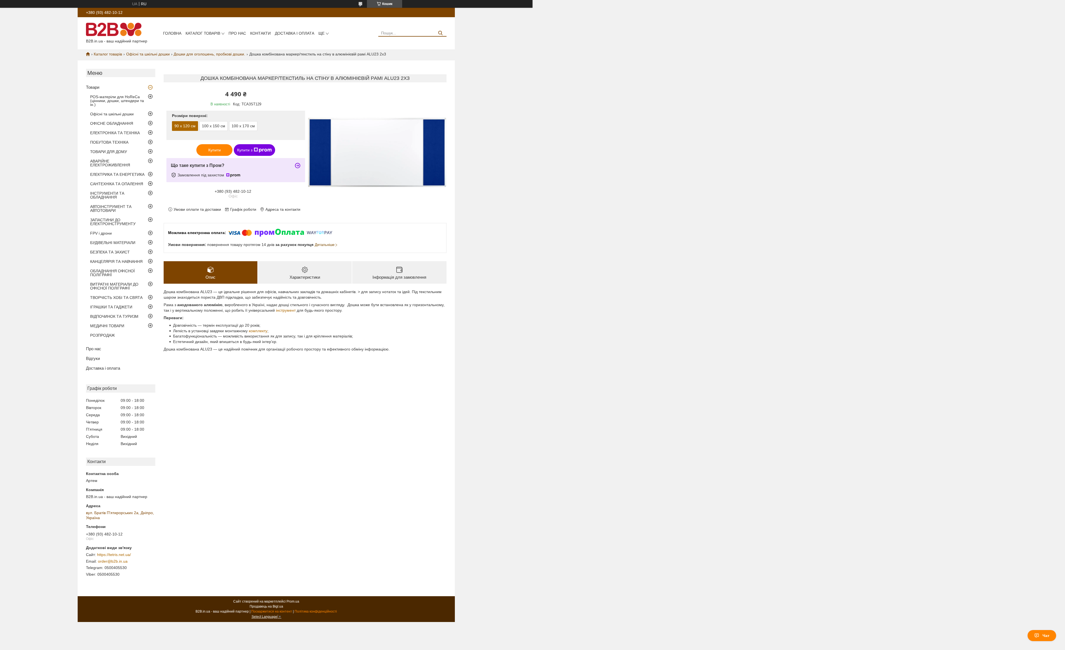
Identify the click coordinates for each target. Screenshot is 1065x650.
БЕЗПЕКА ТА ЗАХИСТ (110, 252)
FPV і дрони (101, 233)
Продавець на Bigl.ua (266, 606)
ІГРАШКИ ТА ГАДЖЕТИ (111, 307)
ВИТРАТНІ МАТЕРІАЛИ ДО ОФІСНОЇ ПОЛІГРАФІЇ (114, 286)
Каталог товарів (203, 33)
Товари (92, 87)
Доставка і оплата (294, 33)
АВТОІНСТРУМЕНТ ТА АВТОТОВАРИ (110, 208)
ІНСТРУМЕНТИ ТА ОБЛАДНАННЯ (107, 195)
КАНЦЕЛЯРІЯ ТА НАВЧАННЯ (116, 261)
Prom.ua (292, 601)
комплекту (258, 331)
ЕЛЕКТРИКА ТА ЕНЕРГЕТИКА (117, 174)
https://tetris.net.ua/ (114, 554)
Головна (172, 33)
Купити (214, 150)
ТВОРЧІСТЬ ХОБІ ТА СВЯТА (116, 297)
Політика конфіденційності (316, 611)
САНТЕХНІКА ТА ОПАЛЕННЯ (116, 184)
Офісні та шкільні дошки (148, 54)
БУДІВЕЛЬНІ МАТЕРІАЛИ (112, 242)
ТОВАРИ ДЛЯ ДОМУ (108, 151)
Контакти (260, 33)
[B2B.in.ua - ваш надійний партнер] (113, 29)
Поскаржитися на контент (271, 611)
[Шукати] (440, 33)
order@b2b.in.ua (113, 561)
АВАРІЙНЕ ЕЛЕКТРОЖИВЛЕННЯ (110, 163)
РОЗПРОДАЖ (102, 335)
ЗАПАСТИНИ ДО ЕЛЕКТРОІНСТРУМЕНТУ (113, 222)
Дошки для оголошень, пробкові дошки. (209, 54)
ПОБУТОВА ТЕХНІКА (109, 142)
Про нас (237, 33)
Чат (1046, 635)
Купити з (244, 150)
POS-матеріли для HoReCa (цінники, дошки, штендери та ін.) (117, 101)
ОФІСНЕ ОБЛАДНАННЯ (111, 123)
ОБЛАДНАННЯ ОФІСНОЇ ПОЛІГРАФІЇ (112, 273)
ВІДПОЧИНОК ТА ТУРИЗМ (114, 316)
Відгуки (93, 358)
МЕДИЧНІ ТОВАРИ (107, 326)
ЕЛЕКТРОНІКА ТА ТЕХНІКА (115, 133)
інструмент (286, 310)
